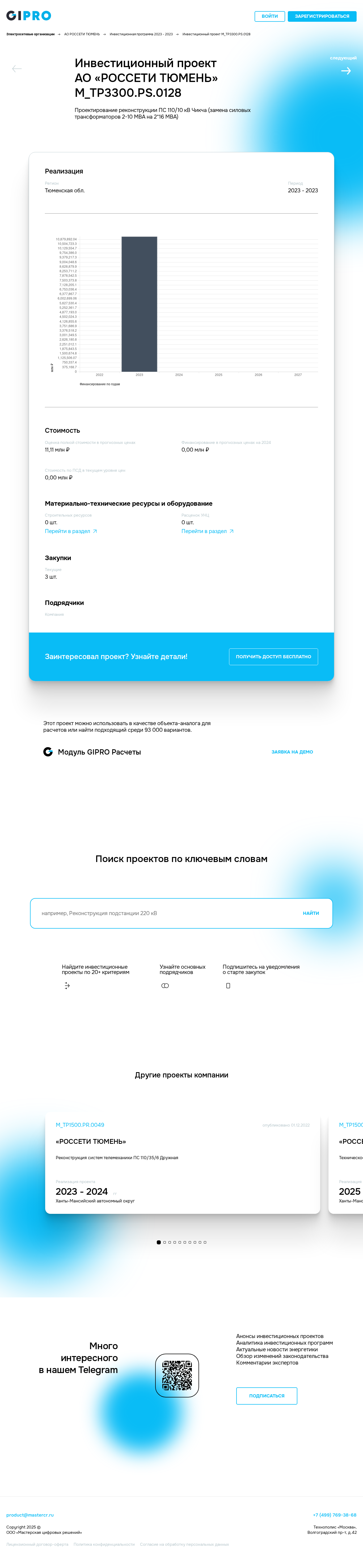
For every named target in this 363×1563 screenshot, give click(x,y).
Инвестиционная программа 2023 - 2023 (141, 34)
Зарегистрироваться (322, 16)
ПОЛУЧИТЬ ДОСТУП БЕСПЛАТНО (273, 657)
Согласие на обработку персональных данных (184, 1544)
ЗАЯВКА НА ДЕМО (292, 752)
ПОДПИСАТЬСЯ (267, 1396)
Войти (270, 16)
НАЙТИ (311, 913)
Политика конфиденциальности (104, 1544)
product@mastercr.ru (30, 1515)
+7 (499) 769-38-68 (335, 1515)
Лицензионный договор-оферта (37, 1544)
